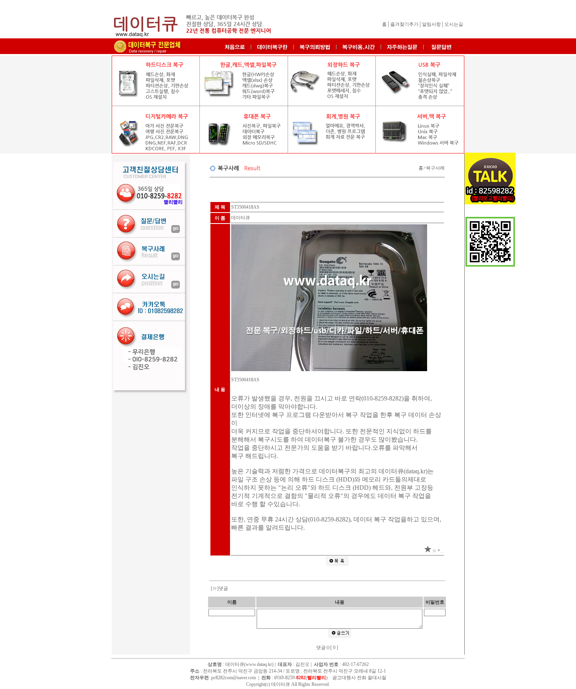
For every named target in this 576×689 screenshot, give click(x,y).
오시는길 (453, 24)
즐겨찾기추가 (404, 24)
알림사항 (431, 24)
